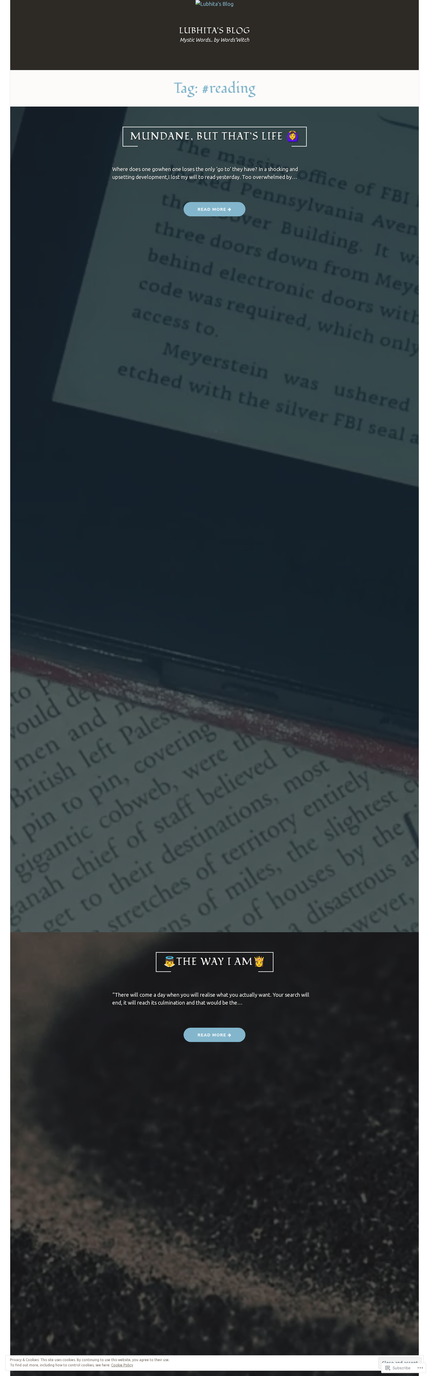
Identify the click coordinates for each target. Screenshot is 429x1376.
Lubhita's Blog (214, 30)
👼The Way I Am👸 (214, 962)
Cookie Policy (122, 1365)
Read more (206, 211)
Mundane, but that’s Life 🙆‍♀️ (214, 136)
